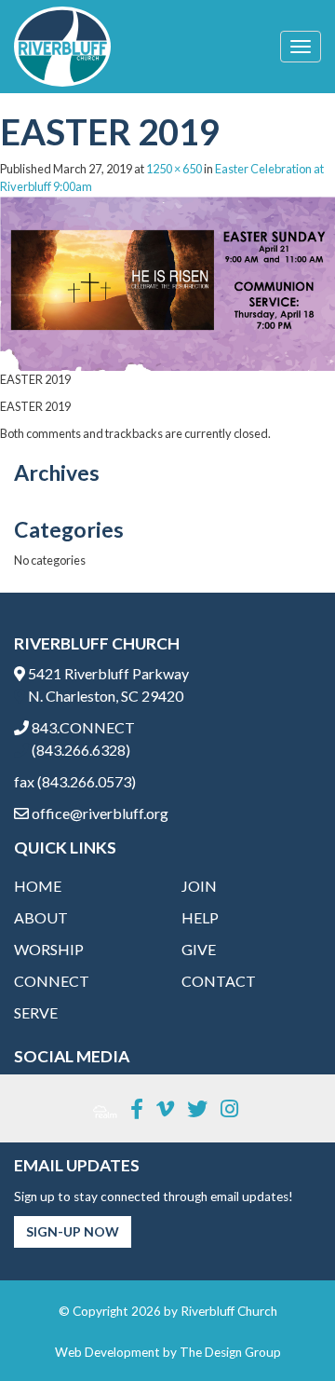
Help (200, 917)
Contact (218, 981)
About (41, 917)
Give (198, 949)
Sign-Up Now (72, 1231)
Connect (51, 981)
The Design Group (230, 1352)
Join (199, 886)
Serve (36, 1012)
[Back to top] (283, 1329)
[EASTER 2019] (167, 281)
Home (37, 886)
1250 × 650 (174, 168)
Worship (49, 949)
